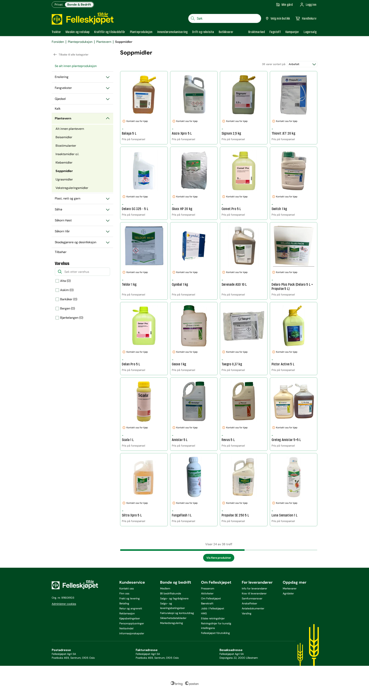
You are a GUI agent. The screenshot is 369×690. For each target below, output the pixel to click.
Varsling (246, 613)
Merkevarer (290, 588)
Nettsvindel (126, 628)
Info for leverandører (254, 588)
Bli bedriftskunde (170, 593)
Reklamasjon (127, 613)
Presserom (207, 588)
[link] (256, 32)
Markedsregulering (171, 623)
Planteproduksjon (80, 42)
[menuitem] (82, 66)
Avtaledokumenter (253, 608)
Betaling (124, 603)
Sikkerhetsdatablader (173, 618)
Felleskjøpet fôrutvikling (215, 633)
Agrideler (288, 593)
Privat (59, 4)
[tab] (56, 32)
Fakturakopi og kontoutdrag (177, 613)
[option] (82, 281)
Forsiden (58, 42)
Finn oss (124, 593)
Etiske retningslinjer (213, 618)
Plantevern (103, 42)
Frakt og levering (129, 598)
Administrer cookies (64, 603)
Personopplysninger (131, 623)
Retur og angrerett (130, 608)
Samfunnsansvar (252, 598)
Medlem (165, 588)
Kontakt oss (126, 588)
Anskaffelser (249, 603)
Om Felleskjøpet (211, 598)
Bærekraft (207, 603)
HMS (204, 613)
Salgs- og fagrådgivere (174, 598)
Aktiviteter (207, 593)
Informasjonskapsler (131, 633)
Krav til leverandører (254, 593)
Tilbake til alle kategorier (73, 54)
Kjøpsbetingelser (129, 618)
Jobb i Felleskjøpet (212, 608)
